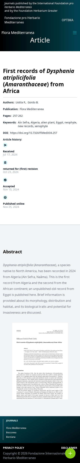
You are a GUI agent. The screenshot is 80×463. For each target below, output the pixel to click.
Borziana (10, 437)
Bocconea (11, 432)
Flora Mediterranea (17, 32)
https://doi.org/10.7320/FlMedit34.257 (33, 133)
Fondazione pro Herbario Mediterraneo (22, 20)
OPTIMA (67, 20)
